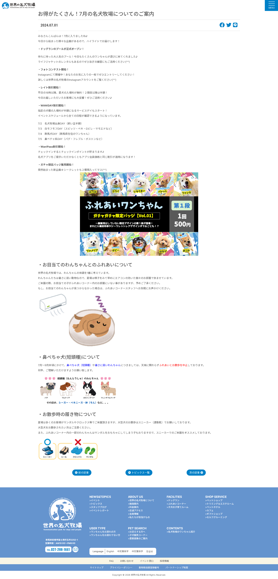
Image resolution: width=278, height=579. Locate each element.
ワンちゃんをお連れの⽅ (103, 531)
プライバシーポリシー (121, 567)
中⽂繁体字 (137, 551)
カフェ (210, 510)
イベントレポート (100, 510)
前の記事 (83, 472)
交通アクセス (136, 510)
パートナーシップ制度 (177, 567)
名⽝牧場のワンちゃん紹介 (181, 531)
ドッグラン (173, 500)
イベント (95, 500)
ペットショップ (214, 500)
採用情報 (164, 561)
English (110, 551)
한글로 (149, 551)
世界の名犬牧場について (142, 500)
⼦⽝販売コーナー (139, 535)
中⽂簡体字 (123, 551)
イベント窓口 (146, 561)
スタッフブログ (99, 507)
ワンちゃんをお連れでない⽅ (105, 535)
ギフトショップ (214, 513)
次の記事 (194, 472)
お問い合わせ (127, 561)
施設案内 (134, 503)
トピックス (96, 503)
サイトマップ (96, 567)
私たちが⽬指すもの (140, 517)
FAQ (111, 561)
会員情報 (134, 513)
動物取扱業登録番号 (149, 567)
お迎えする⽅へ (137, 531)
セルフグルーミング (217, 517)
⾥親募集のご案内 (139, 538)
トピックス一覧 (140, 472)
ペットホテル (213, 507)
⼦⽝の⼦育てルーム (178, 507)
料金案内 (134, 507)
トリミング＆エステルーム (220, 503)
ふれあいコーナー (177, 503)
